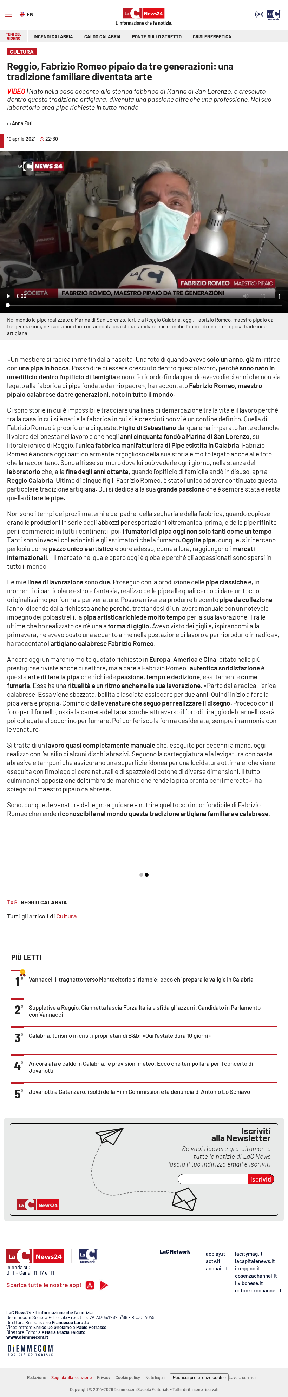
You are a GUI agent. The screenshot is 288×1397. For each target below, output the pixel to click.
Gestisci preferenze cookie (199, 1377)
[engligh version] (23, 13)
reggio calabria (44, 902)
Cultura (66, 916)
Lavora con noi (242, 1377)
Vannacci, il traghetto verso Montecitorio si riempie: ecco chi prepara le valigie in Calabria (141, 979)
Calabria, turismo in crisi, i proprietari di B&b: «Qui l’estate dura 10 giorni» (120, 1035)
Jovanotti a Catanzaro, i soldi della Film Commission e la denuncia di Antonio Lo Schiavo (139, 1091)
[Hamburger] (8, 14)
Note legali (155, 1377)
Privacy (103, 1377)
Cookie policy (128, 1377)
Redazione (36, 1377)
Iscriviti (261, 1179)
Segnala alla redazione (71, 1377)
